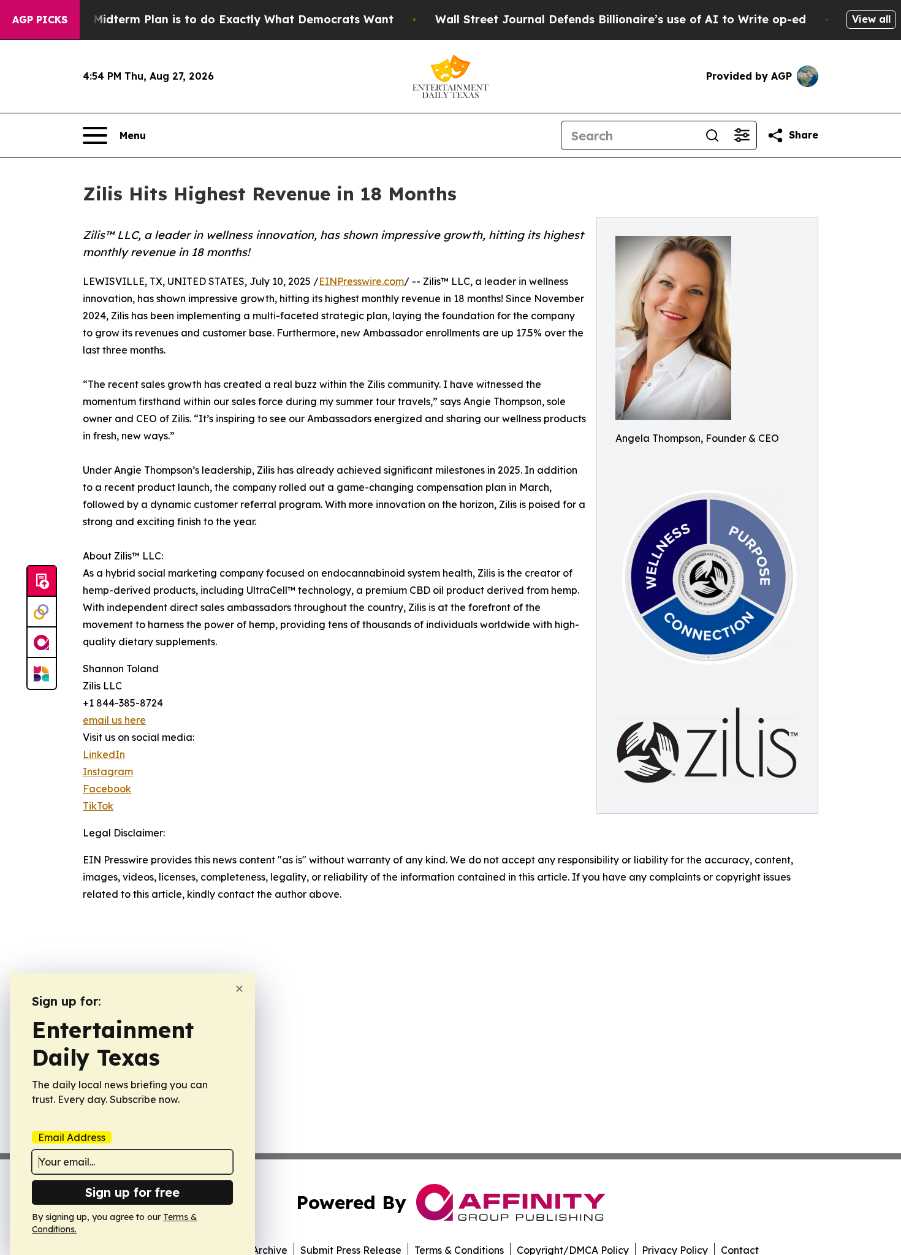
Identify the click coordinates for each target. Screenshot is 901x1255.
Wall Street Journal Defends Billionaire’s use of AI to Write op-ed (620, 19)
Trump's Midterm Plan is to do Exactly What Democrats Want (219, 19)
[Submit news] (42, 581)
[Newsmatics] (42, 673)
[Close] (239, 989)
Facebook (107, 789)
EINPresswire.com (361, 281)
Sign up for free (132, 1192)
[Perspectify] (42, 612)
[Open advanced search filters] (741, 135)
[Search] (712, 135)
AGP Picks (39, 19)
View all (871, 19)
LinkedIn (104, 754)
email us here (114, 720)
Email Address (71, 1137)
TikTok (98, 806)
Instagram (108, 771)
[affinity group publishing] (42, 643)
